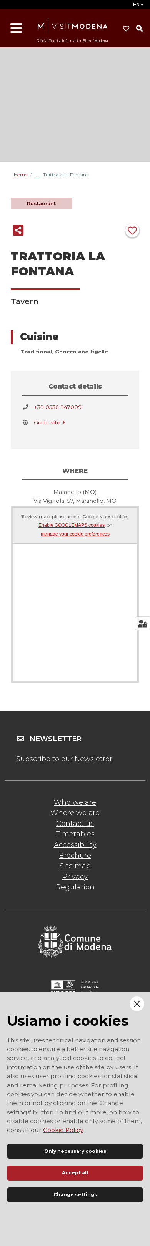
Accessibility (75, 845)
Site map (75, 866)
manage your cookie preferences (75, 534)
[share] (18, 230)
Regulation (75, 887)
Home (20, 174)
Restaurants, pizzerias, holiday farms (39, 175)
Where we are (75, 813)
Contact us (75, 823)
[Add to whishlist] (132, 230)
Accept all (75, 1173)
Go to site (47, 422)
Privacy (75, 877)
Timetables (75, 834)
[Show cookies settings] (142, 623)
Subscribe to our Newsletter (64, 759)
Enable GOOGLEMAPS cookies (71, 525)
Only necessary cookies (75, 1151)
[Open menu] (16, 28)
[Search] (139, 28)
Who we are (75, 802)
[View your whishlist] (126, 28)
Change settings (75, 1194)
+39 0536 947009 (58, 407)
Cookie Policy (63, 1130)
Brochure (75, 855)
